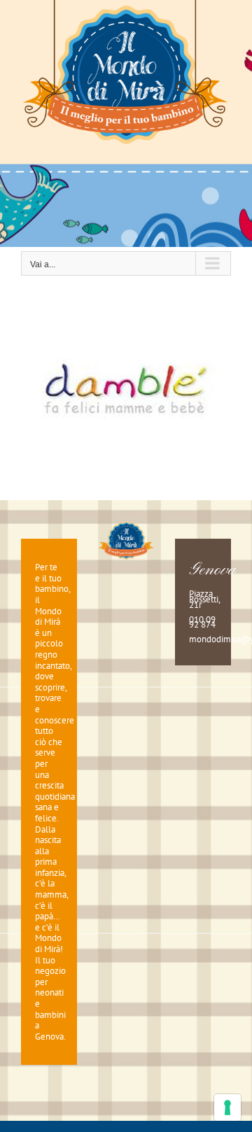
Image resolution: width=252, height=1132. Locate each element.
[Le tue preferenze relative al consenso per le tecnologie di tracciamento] (227, 1107)
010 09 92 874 (202, 622)
